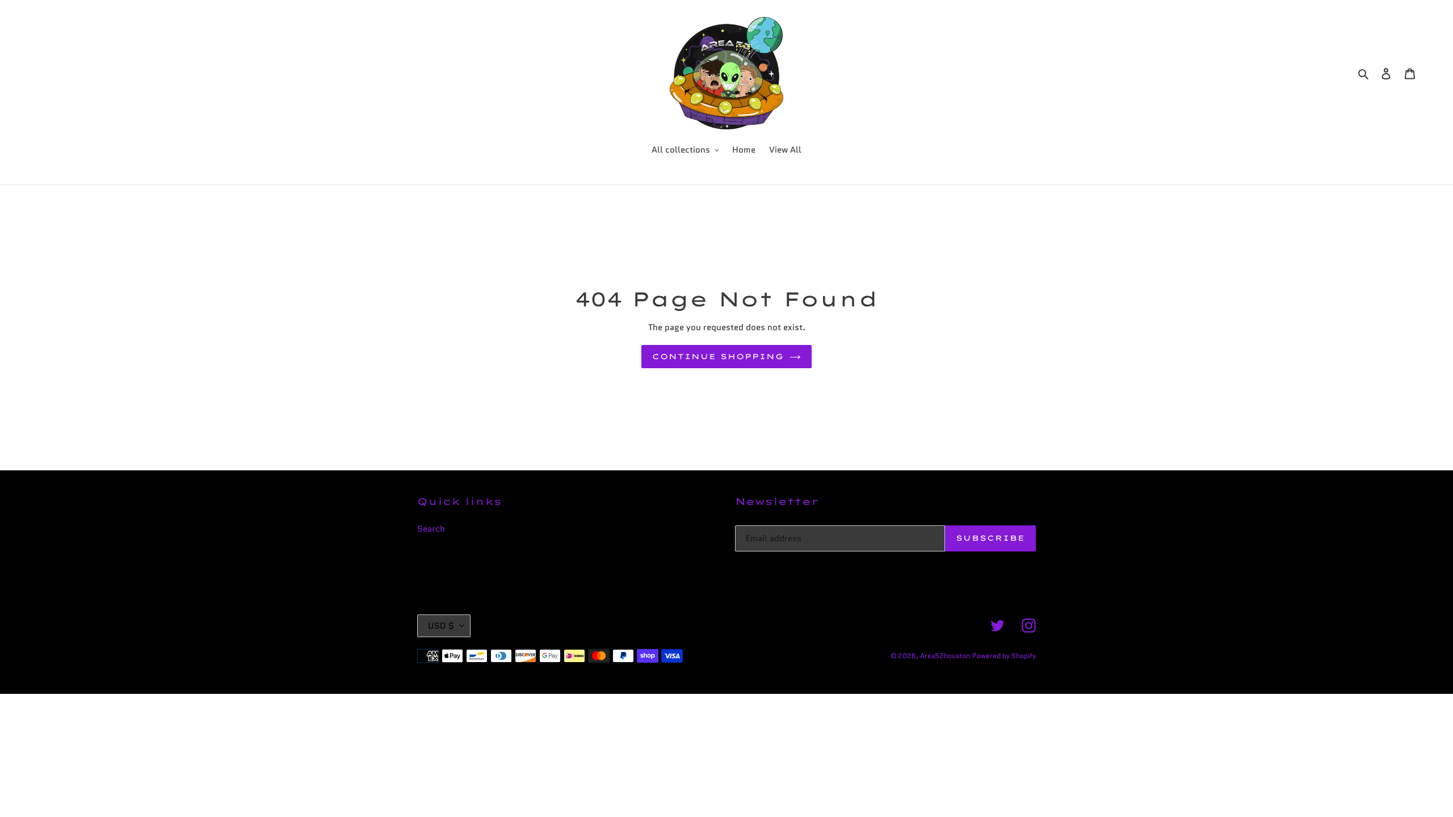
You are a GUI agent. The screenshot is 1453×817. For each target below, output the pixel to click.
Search (431, 529)
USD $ (441, 626)
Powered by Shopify (1004, 655)
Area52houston (945, 655)
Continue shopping (718, 356)
